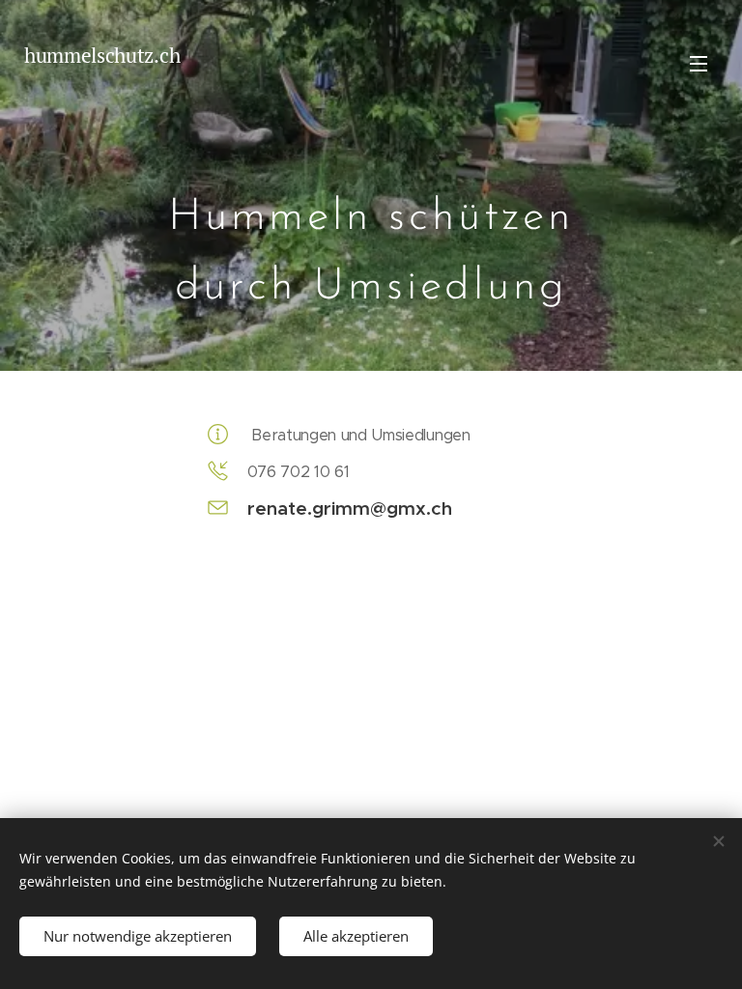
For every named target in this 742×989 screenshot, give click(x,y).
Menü (698, 62)
